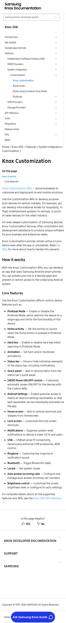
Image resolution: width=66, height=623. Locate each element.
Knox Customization (23, 80)
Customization (10, 151)
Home (5, 147)
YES (28, 524)
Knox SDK (18, 147)
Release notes (12, 129)
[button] (30, 536)
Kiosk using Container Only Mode (30, 91)
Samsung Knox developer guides (22, 17)
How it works (9, 176)
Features (31, 147)
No (43, 524)
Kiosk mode (19, 86)
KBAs (7, 140)
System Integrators (50, 147)
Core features (11, 181)
